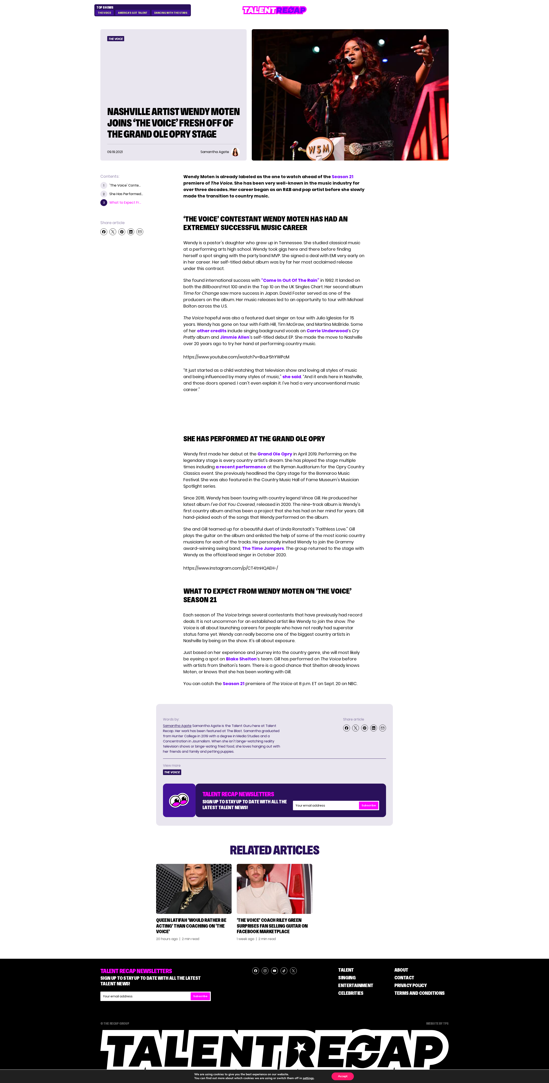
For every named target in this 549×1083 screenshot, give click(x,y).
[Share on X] (112, 231)
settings (308, 1078)
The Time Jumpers (263, 548)
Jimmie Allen (234, 337)
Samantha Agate (177, 725)
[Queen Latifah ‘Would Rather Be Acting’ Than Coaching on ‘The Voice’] (194, 889)
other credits (211, 331)
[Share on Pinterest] (121, 231)
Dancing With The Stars (170, 12)
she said (291, 377)
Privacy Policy (410, 985)
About (401, 970)
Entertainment (355, 985)
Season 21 (342, 177)
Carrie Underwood (327, 331)
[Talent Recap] (274, 10)
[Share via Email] (139, 231)
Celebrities (350, 993)
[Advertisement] (274, 409)
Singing (347, 977)
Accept (342, 1076)
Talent (346, 970)
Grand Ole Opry (275, 454)
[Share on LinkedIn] (130, 231)
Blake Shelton (241, 659)
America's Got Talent (132, 12)
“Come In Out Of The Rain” (290, 280)
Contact (404, 977)
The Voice (104, 12)
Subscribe (369, 805)
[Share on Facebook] (103, 231)
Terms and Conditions (419, 993)
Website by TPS (437, 1023)
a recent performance (241, 467)
